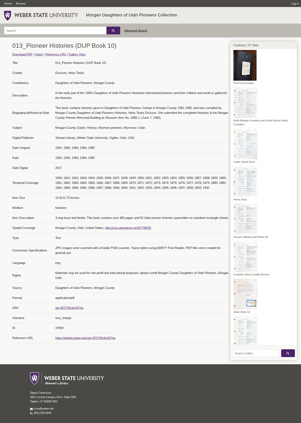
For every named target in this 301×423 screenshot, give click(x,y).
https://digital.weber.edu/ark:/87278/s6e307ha (85, 338)
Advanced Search (135, 30)
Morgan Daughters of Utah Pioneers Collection (131, 14)
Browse (21, 3)
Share (39, 54)
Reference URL (55, 54)
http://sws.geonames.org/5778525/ (128, 228)
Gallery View (77, 54)
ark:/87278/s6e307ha (69, 308)
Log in (295, 3)
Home (8, 3)
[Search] (113, 30)
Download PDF (22, 54)
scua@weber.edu (43, 408)
